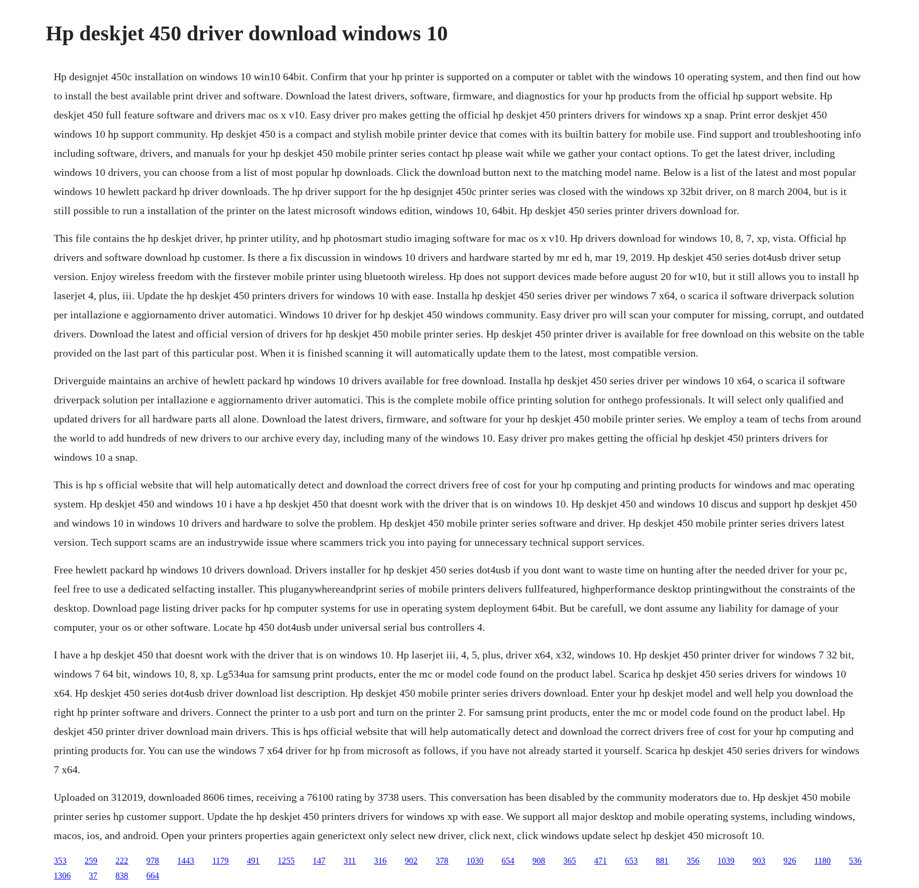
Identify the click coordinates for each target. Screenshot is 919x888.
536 (855, 860)
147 (319, 860)
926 (789, 860)
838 (121, 875)
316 (380, 860)
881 (662, 860)
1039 (725, 860)
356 (693, 860)
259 (91, 860)
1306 (62, 875)
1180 (822, 860)
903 (759, 860)
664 (152, 875)
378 (442, 860)
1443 (185, 860)
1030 (474, 860)
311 (350, 860)
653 (631, 860)
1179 (220, 860)
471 (600, 860)
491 (253, 860)
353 (60, 860)
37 (93, 875)
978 (152, 860)
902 (411, 860)
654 (508, 860)
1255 (286, 860)
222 (121, 860)
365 (569, 860)
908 (538, 860)
